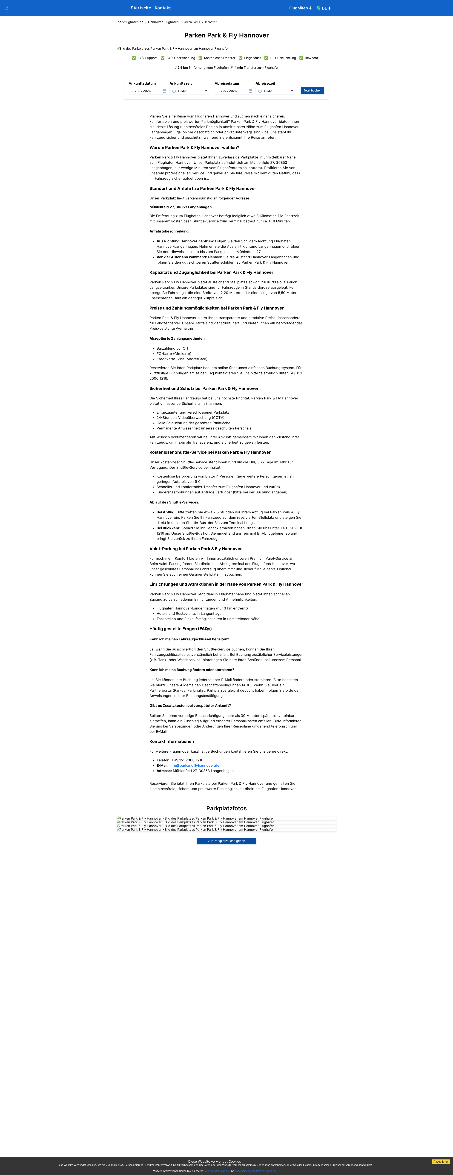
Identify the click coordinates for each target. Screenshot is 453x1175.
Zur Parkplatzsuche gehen (226, 841)
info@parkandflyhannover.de (194, 765)
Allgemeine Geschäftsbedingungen (255, 1170)
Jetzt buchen (312, 90)
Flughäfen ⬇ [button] (300, 8)
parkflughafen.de (130, 22)
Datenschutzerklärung (216, 1170)
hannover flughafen (163, 22)
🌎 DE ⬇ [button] (323, 8)
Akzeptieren (441, 1161)
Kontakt (163, 7)
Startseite (141, 7)
